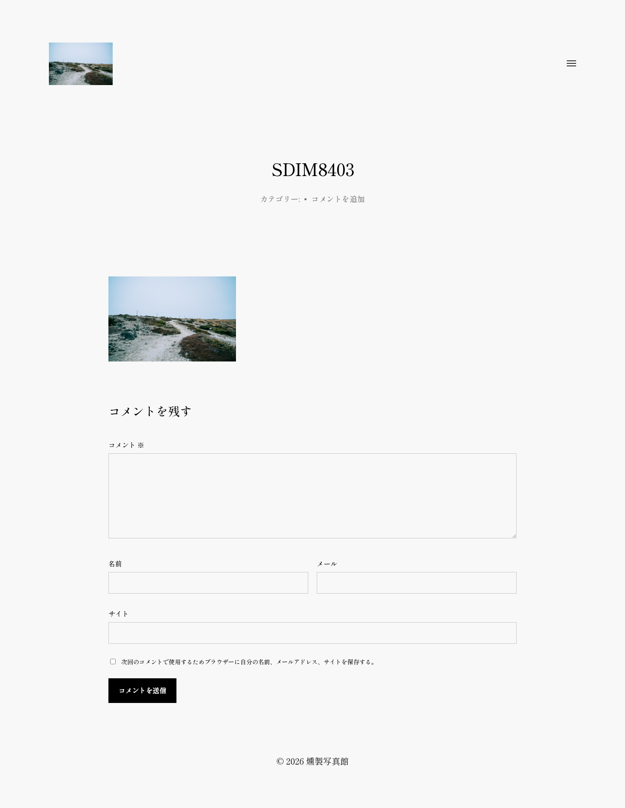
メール (327, 563)
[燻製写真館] (295, 64)
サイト (118, 614)
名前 (115, 563)
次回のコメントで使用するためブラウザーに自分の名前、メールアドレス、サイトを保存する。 (249, 661)
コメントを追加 (338, 198)
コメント (126, 445)
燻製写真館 (327, 761)
